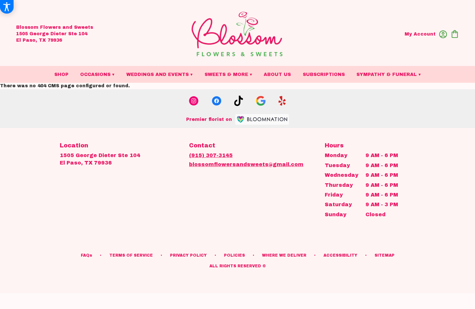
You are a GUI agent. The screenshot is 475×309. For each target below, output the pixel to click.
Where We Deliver (284, 255)
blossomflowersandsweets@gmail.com (246, 164)
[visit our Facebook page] (216, 101)
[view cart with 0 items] (455, 33)
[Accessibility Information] (7, 7)
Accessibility (340, 255)
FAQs (86, 255)
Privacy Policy (188, 255)
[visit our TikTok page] (238, 101)
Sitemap (385, 255)
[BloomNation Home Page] (262, 119)
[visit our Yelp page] (282, 101)
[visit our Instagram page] (194, 101)
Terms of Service (131, 255)
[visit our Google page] (260, 101)
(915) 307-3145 (211, 155)
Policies (234, 255)
